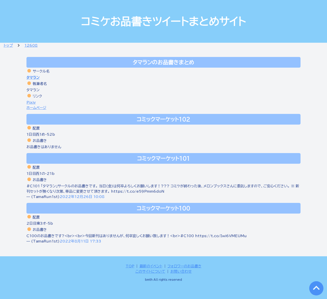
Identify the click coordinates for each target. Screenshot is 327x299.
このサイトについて (150, 271)
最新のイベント (150, 266)
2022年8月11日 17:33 (80, 241)
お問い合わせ (181, 271)
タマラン (33, 77)
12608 (31, 45)
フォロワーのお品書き (185, 266)
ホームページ (36, 107)
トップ (8, 45)
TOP (130, 266)
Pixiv (31, 102)
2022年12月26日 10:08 (82, 196)
